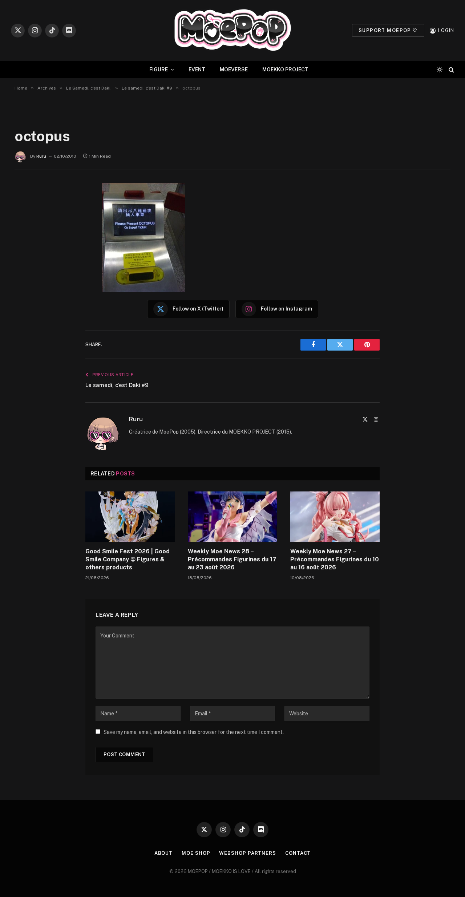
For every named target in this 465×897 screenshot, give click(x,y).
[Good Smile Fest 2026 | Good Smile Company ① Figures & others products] (130, 516)
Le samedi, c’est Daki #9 (117, 385)
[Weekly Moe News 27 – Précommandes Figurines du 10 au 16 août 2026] (335, 516)
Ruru (41, 156)
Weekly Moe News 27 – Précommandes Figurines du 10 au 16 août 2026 (334, 559)
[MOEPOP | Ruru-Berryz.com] (232, 30)
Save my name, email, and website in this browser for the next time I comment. (194, 732)
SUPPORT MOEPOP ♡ (388, 30)
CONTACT (298, 853)
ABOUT (163, 853)
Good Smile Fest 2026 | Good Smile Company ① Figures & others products (127, 559)
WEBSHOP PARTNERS (247, 853)
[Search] (450, 70)
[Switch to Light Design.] (439, 69)
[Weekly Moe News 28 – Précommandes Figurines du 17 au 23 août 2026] (232, 516)
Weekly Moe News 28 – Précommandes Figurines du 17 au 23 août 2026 (232, 559)
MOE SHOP (196, 853)
